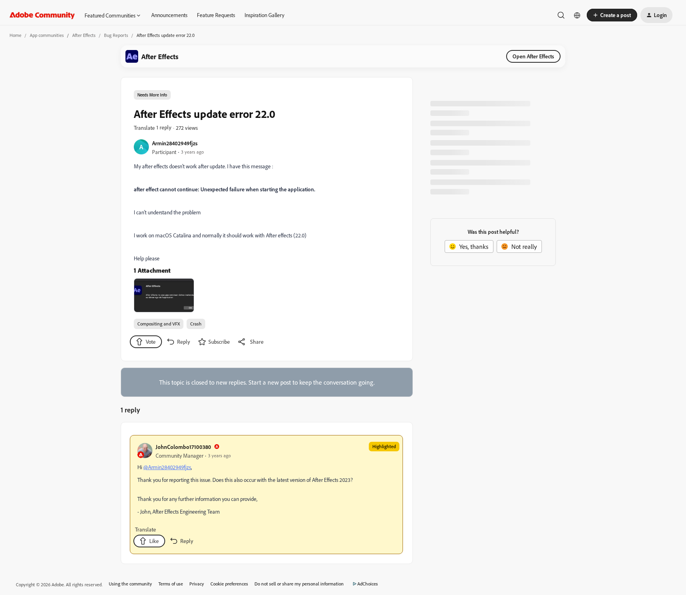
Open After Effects (533, 56)
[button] (612, 15)
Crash (196, 324)
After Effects (84, 35)
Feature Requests (216, 15)
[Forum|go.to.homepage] (42, 15)
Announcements (169, 15)
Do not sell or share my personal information (299, 584)
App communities (47, 35)
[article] (266, 494)
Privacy (196, 584)
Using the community (130, 584)
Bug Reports (116, 35)
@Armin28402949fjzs (167, 467)
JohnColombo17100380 (183, 446)
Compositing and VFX (158, 324)
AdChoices (367, 584)
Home (15, 35)
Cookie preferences (229, 584)
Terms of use (170, 584)
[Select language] (577, 15)
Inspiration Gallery (264, 15)
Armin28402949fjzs (175, 143)
